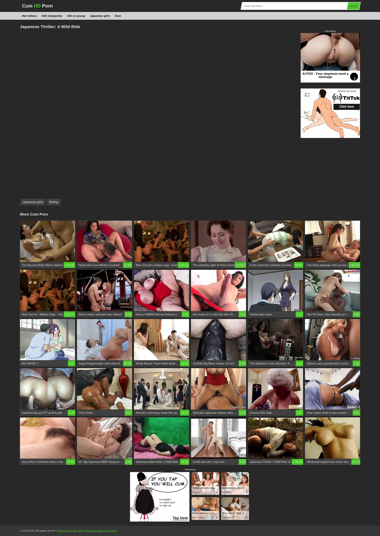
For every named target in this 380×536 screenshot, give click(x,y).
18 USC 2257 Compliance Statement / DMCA (92, 530)
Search (353, 6)
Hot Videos (29, 15)
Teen (118, 15)
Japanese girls (100, 15)
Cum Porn (37, 6)
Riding (54, 202)
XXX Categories (52, 15)
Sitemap (62, 530)
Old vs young (76, 15)
